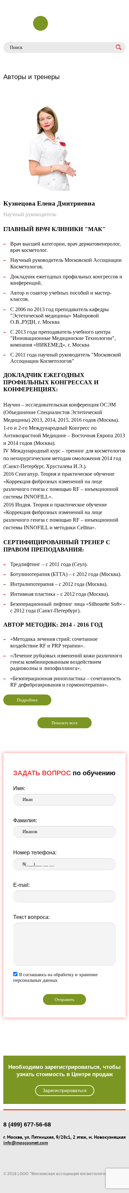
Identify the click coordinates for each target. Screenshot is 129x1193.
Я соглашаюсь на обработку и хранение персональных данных (55, 977)
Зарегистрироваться (65, 1090)
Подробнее (27, 699)
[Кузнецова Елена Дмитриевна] (64, 148)
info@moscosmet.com (25, 1143)
